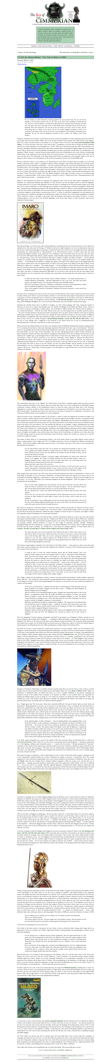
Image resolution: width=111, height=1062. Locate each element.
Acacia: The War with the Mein (75, 318)
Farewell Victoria (26, 742)
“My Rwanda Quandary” (66, 299)
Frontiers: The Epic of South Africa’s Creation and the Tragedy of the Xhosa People (43, 528)
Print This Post (22, 64)
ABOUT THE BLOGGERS (41, 46)
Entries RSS (65, 1057)
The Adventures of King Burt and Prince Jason (76, 52)
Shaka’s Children (77, 691)
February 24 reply (31, 301)
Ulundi (22, 761)
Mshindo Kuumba (70, 967)
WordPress (63, 1055)
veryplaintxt (72, 1055)
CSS (52, 1057)
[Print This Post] (17, 64)
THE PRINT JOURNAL (63, 46)
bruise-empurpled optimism (54, 1021)
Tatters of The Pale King (27, 52)
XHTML (48, 1057)
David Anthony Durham (55, 318)
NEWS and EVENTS (50, 1050)
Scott (81, 1055)
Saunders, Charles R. (65, 1050)
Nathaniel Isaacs (69, 634)
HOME (77, 46)
